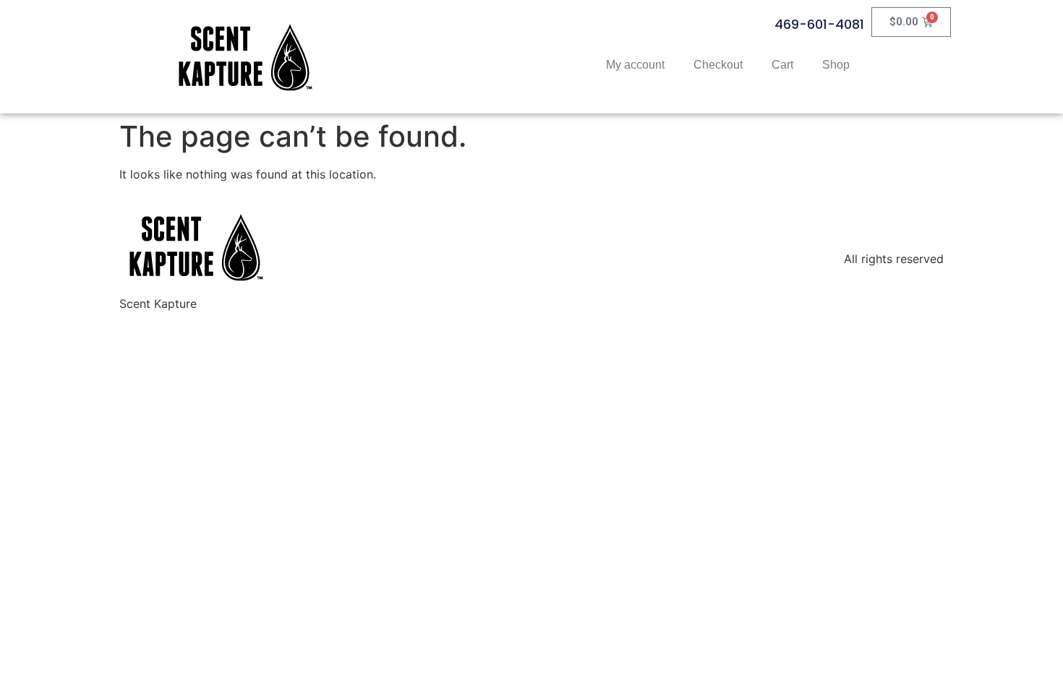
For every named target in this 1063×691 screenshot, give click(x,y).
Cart (782, 65)
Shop (836, 65)
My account (635, 65)
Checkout (718, 65)
